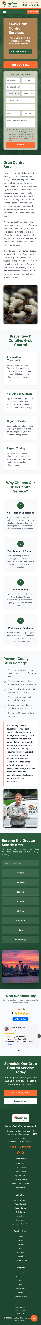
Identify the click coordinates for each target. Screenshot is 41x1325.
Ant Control (20, 1164)
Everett (20, 1248)
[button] (1, 1036)
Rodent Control (20, 1172)
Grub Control (20, 1212)
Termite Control (20, 1168)
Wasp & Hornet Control (20, 1184)
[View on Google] (6, 1028)
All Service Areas (20, 1260)
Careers (20, 1284)
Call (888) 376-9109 (19, 51)
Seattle (20, 1236)
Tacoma (21, 1240)
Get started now (20, 65)
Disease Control (20, 1208)
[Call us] (34, 1318)
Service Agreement (21, 1310)
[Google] (22, 1152)
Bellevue (20, 1244)
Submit (20, 145)
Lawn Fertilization (20, 1200)
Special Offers (20, 1288)
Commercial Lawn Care (20, 1224)
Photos (20, 1292)
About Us (20, 1272)
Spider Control (20, 1176)
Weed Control (20, 1204)
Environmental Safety (20, 1296)
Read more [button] (8, 1044)
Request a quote (33, 11)
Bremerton (20, 1252)
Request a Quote (20, 1101)
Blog (20, 1280)
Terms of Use (20, 1314)
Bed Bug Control (20, 1180)
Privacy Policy (18, 138)
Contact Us (20, 1276)
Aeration (20, 1216)
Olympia (20, 1256)
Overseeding (20, 1220)
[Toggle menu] (4, 12)
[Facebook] (18, 1152)
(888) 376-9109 (30, 5)
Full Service (20, 1188)
